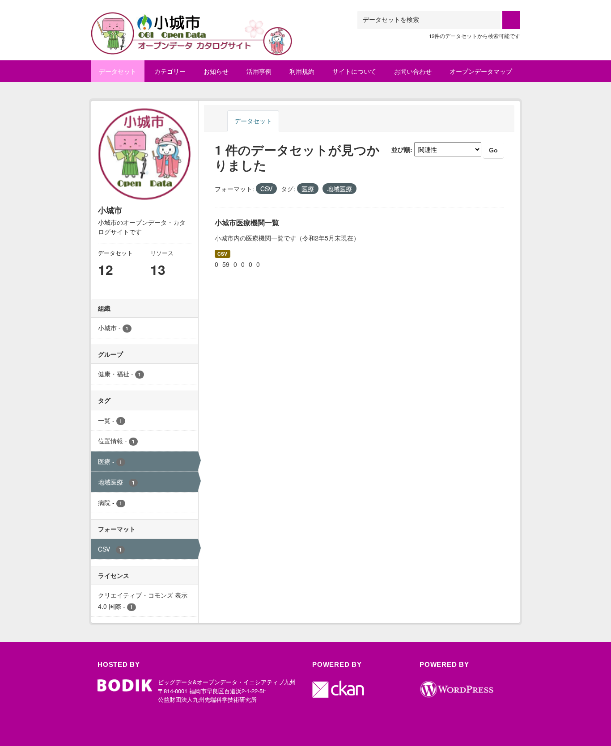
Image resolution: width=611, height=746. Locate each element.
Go (493, 150)
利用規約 (301, 71)
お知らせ (216, 71)
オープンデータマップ (481, 71)
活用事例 (259, 71)
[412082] (192, 22)
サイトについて (354, 71)
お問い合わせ (413, 71)
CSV (222, 253)
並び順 (400, 149)
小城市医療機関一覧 (247, 222)
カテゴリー (170, 71)
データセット (117, 71)
